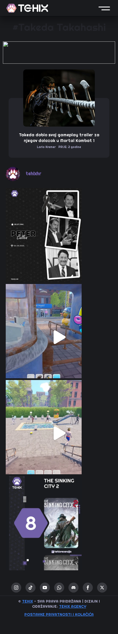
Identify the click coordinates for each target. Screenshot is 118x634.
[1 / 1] (59, 52)
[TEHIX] (27, 8)
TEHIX (27, 601)
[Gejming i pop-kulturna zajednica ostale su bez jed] (59, 241)
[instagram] (16, 588)
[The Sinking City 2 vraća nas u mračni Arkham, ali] (59, 529)
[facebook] (88, 588)
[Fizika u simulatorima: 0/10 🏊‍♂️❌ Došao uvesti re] (59, 433)
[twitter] (102, 588)
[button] (104, 8)
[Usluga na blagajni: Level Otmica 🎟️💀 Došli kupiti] (59, 337)
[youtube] (45, 588)
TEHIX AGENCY (72, 606)
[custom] (30, 588)
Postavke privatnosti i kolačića (59, 614)
